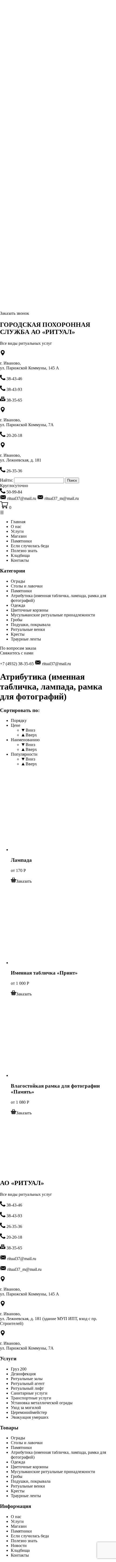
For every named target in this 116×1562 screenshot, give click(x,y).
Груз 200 (18, 1369)
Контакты (20, 560)
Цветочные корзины (29, 610)
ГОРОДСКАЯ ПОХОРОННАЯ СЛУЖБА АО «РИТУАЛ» (45, 328)
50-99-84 (14, 492)
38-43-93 (14, 389)
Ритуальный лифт (27, 1388)
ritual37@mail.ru (56, 663)
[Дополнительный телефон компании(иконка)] (3, 1215)
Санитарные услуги (29, 1393)
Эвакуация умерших (30, 1417)
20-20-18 (14, 435)
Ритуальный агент (28, 1383)
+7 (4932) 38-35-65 (17, 663)
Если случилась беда (30, 546)
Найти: (6, 480)
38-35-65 (14, 400)
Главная (18, 521)
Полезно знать (24, 550)
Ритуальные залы (27, 1378)
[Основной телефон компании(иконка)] (3, 378)
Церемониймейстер (29, 1412)
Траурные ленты (26, 639)
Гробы (16, 619)
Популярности (24, 754)
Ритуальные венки (28, 629)
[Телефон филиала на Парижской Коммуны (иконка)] (3, 435)
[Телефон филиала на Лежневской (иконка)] (3, 492)
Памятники (21, 541)
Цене (15, 725)
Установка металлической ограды (42, 1402)
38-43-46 (14, 378)
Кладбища (20, 555)
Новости (19, 1545)
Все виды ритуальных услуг (26, 343)
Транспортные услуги (31, 1398)
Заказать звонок (14, 313)
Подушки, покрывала (30, 624)
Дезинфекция (23, 1374)
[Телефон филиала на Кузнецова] (3, 471)
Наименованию (25, 739)
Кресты (18, 634)
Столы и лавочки (27, 586)
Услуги (17, 531)
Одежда (18, 605)
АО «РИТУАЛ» (22, 1182)
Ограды (18, 581)
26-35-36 (14, 471)
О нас (16, 526)
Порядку (19, 720)
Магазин (19, 536)
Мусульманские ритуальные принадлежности (53, 615)
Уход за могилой (26, 1407)
